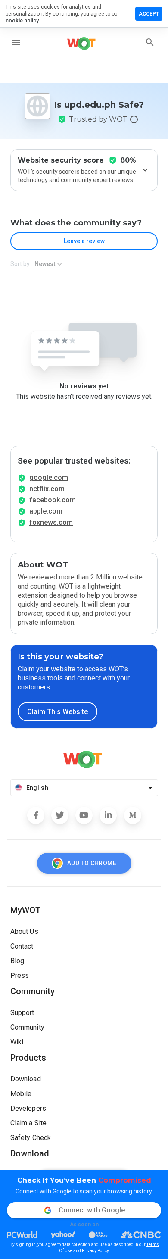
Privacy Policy (95, 1250)
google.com (48, 477)
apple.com (45, 511)
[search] (150, 42)
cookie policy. (23, 21)
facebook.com (52, 500)
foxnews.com (51, 522)
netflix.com (47, 489)
